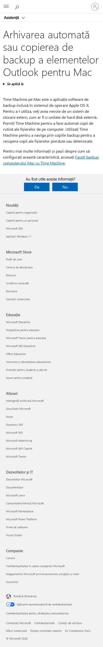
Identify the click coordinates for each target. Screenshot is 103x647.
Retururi (11, 275)
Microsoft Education (18, 322)
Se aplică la (15, 83)
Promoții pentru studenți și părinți (26, 370)
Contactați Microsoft (18, 623)
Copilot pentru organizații (21, 212)
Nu (65, 186)
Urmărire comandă (17, 283)
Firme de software (17, 527)
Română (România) (25, 596)
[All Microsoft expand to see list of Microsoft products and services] (6, 7)
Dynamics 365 (14, 424)
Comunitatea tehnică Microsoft (25, 503)
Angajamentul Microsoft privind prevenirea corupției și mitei (42, 574)
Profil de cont (14, 259)
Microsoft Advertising (19, 440)
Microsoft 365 (14, 228)
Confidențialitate (44, 623)
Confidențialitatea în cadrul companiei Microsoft (35, 566)
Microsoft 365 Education (21, 346)
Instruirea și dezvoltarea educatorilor (28, 362)
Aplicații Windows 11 (19, 236)
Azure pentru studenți (19, 378)
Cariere (10, 558)
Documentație (14, 487)
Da (36, 186)
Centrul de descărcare (19, 267)
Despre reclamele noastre (46, 631)
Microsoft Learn (15, 495)
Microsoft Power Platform (21, 519)
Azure (9, 416)
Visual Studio (14, 535)
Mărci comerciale (16, 631)
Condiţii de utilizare (70, 623)
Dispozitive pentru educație (23, 330)
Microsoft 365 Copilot (19, 448)
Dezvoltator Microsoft (19, 479)
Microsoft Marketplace (20, 511)
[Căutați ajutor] (17, 6)
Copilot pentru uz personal (22, 220)
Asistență (12, 17)
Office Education (16, 354)
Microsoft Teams (16, 456)
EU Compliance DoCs (78, 631)
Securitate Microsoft (18, 409)
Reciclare (11, 291)
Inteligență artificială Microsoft (25, 401)
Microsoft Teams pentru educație (26, 338)
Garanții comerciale (18, 299)
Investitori (12, 582)
